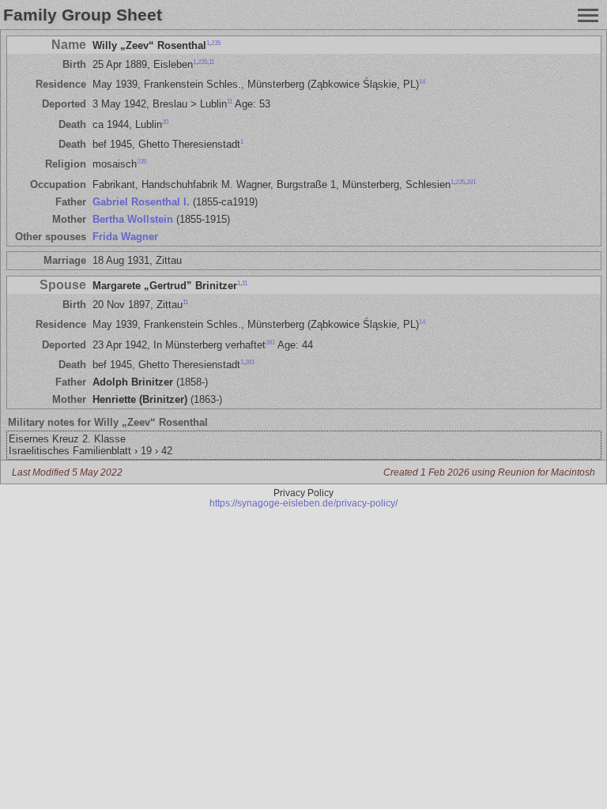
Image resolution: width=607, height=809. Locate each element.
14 (422, 81)
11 (211, 62)
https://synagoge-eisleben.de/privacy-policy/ (303, 503)
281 (471, 181)
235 (216, 42)
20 (165, 121)
